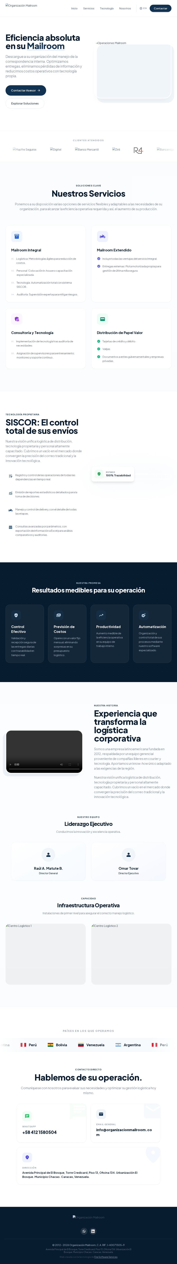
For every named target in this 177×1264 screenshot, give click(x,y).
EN (143, 8)
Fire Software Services (106, 1257)
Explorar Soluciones (25, 103)
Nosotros (125, 8)
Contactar (160, 8)
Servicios (88, 8)
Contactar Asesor (26, 90)
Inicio (74, 8)
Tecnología (107, 8)
